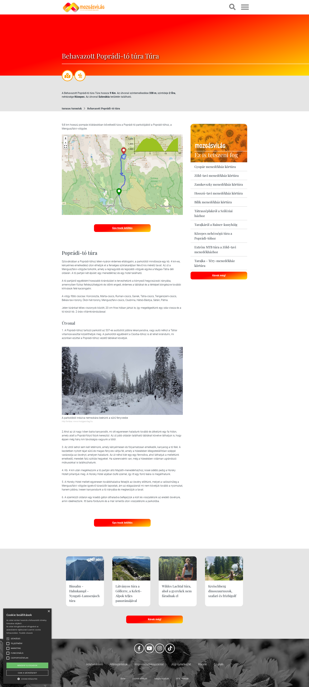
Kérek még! (219, 275)
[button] (65, 146)
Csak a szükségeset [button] (27, 673)
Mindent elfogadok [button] (27, 665)
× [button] (48, 611)
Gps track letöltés (122, 228)
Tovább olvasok (26, 633)
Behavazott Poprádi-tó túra (103, 108)
